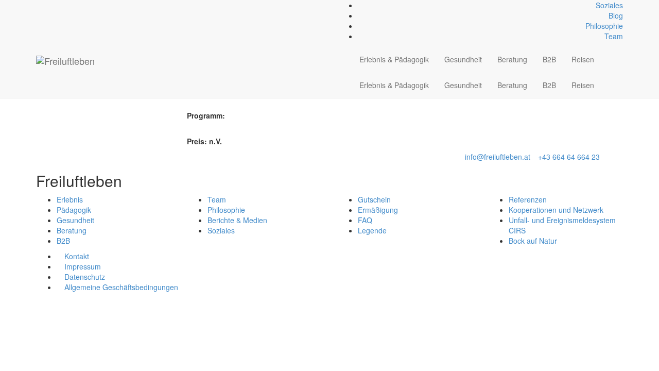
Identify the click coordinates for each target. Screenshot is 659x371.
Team (613, 36)
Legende (372, 230)
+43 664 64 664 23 (569, 156)
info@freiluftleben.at (497, 156)
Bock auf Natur (533, 240)
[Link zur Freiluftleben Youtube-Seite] (56, 5)
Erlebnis (70, 199)
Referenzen (528, 199)
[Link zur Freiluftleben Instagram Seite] (50, 5)
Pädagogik (74, 210)
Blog (616, 15)
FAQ (365, 220)
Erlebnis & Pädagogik (394, 59)
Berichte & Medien (237, 220)
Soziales (609, 5)
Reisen (582, 59)
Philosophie (604, 26)
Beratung (512, 59)
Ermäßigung (378, 210)
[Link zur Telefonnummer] (44, 5)
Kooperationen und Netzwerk (556, 210)
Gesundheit (463, 59)
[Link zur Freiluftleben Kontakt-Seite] (39, 5)
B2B (549, 59)
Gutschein (374, 199)
